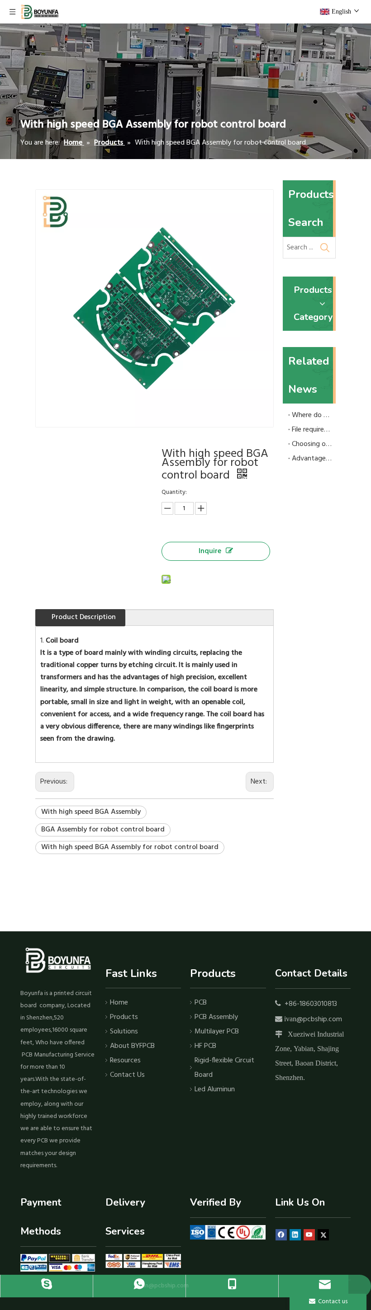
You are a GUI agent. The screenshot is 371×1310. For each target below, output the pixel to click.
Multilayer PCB (217, 1032)
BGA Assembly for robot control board (103, 830)
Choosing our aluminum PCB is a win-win (312, 444)
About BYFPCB (132, 1046)
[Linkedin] (295, 1235)
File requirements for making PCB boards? (312, 430)
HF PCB (205, 1046)
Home (119, 1003)
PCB (201, 1003)
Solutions (124, 1032)
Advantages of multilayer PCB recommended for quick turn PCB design (312, 459)
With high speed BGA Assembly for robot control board (130, 847)
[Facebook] (281, 1235)
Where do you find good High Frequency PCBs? (312, 415)
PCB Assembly (216, 1017)
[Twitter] (323, 1235)
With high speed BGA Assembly (91, 812)
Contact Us (127, 1075)
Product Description (84, 617)
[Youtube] (309, 1235)
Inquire (210, 551)
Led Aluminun (215, 1089)
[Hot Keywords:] (324, 247)
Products (124, 1017)
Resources (125, 1060)
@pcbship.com (319, 1019)
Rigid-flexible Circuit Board (224, 1068)
